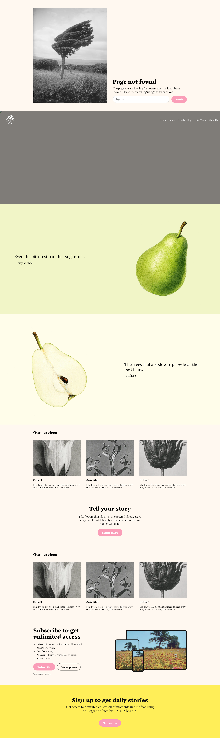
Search (179, 99)
